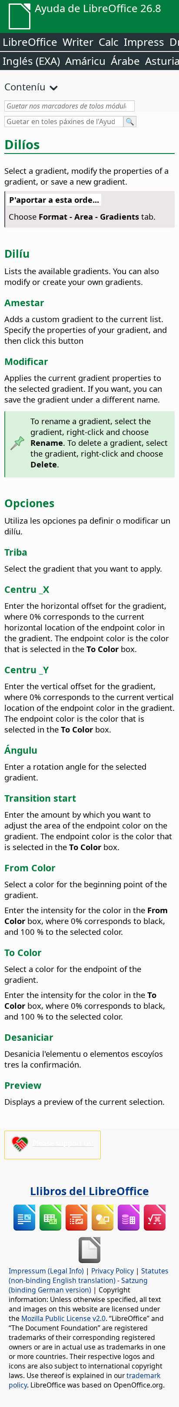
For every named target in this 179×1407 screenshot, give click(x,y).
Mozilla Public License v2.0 (63, 1318)
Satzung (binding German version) (78, 1285)
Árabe (125, 61)
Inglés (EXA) (31, 61)
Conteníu (25, 86)
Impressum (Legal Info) (46, 1271)
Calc (109, 42)
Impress (144, 42)
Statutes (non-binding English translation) (89, 1275)
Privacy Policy (112, 1271)
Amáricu (85, 61)
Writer (78, 42)
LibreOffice (30, 42)
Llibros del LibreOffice (89, 1190)
